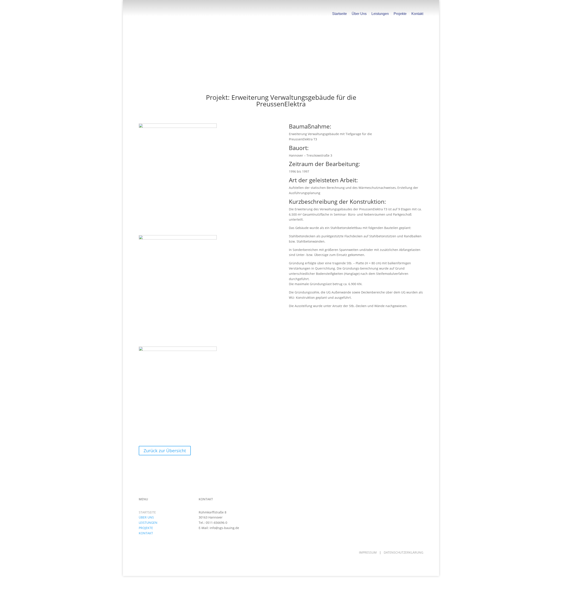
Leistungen (380, 14)
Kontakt (417, 14)
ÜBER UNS (146, 517)
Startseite (339, 14)
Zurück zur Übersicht (165, 451)
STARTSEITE (147, 512)
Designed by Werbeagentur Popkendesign (230, 552)
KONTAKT (146, 533)
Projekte (400, 14)
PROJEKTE (146, 528)
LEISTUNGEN (148, 522)
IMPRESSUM (368, 552)
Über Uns (359, 14)
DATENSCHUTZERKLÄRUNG (403, 552)
